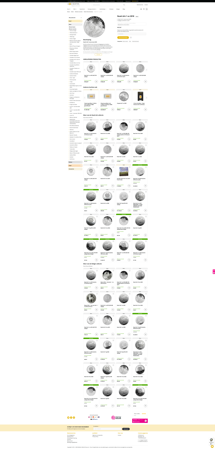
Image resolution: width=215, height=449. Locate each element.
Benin (71, 44)
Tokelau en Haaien (73, 147)
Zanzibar (71, 157)
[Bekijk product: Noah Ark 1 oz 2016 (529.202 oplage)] (107, 68)
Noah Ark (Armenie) (88, 11)
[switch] (211, 444)
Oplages (118, 9)
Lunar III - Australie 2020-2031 (75, 107)
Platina (70, 162)
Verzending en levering (72, 438)
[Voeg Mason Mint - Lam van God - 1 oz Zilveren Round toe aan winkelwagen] (96, 309)
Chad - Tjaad (72, 77)
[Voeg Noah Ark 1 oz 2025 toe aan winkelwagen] (129, 334)
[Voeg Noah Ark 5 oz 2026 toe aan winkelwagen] (112, 210)
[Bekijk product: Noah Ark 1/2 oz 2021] (107, 171)
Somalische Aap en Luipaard (76, 143)
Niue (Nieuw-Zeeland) (74, 125)
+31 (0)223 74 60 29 (143, 440)
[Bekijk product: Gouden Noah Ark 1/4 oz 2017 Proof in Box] (123, 171)
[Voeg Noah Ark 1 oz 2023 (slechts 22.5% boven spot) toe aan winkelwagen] (145, 259)
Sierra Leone (72, 139)
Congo (71, 81)
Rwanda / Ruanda (73, 135)
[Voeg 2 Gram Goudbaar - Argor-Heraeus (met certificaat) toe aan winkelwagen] (145, 109)
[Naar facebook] (71, 417)
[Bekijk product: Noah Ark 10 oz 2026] (91, 369)
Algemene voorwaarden (97, 435)
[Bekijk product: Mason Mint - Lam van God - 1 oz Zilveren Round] (91, 298)
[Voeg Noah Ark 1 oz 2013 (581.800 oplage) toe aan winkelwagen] (145, 81)
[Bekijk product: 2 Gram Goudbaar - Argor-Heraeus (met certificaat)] (140, 96)
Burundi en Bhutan (74, 53)
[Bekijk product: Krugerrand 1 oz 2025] (123, 96)
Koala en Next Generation (75, 100)
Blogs (124, 9)
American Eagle (73, 30)
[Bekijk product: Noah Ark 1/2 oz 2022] (107, 221)
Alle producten (72, 17)
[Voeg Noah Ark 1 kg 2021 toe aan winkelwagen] (145, 235)
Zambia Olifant (73, 155)
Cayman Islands (73, 75)
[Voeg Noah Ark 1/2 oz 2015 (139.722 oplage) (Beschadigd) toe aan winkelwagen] (129, 235)
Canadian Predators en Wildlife (74, 69)
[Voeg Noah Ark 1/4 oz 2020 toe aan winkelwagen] (145, 139)
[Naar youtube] (68, 417)
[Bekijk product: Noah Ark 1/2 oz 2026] (107, 126)
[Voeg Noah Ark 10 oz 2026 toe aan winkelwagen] (96, 381)
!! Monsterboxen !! (73, 32)
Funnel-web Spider (74, 89)
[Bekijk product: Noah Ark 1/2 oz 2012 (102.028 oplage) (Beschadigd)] (91, 246)
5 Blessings (72, 36)
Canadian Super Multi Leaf (75, 71)
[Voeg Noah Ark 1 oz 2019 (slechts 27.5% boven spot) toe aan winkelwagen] (129, 81)
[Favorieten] (144, 9)
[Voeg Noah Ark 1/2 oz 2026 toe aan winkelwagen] (112, 139)
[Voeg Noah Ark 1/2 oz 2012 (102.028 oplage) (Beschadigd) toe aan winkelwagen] (96, 259)
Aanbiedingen (102, 9)
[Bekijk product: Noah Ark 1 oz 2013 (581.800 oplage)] (140, 68)
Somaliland (72, 141)
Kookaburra (72, 102)
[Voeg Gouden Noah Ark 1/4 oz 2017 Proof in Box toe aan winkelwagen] (129, 185)
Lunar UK (72, 115)
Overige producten (92, 9)
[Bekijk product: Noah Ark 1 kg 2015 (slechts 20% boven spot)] (140, 171)
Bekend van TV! (128, 1)
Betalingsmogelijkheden (72, 442)
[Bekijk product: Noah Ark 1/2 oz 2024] (140, 298)
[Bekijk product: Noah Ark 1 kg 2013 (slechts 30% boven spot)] (107, 246)
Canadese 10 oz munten (75, 57)
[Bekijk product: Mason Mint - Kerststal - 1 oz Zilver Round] (107, 275)
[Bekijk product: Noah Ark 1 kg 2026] (107, 345)
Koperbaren (82, 9)
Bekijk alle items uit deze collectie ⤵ (123, 24)
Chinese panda (73, 79)
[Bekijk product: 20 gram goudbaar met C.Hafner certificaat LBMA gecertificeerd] (107, 96)
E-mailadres (96, 426)
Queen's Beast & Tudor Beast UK (74, 132)
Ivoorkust (72, 95)
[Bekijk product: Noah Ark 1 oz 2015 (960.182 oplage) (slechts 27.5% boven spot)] (123, 126)
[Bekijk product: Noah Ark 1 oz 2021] (123, 149)
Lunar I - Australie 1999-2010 (76, 113)
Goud (68, 9)
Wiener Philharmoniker (75, 153)
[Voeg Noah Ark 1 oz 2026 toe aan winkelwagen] (145, 161)
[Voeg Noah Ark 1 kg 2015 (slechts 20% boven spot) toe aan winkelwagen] (145, 185)
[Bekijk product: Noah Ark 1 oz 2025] (123, 320)
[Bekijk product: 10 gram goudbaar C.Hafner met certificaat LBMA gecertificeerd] (91, 96)
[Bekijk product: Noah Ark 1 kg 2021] (140, 221)
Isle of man (72, 93)
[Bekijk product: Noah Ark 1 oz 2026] (140, 149)
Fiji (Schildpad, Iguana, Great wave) (76, 86)
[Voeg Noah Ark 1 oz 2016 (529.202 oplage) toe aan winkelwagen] (112, 81)
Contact (146, 4)
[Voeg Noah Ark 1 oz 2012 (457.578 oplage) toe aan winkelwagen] (96, 81)
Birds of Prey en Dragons (75, 46)
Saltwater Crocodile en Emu (75, 137)
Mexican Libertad (73, 117)
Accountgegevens (71, 435)
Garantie (69, 439)
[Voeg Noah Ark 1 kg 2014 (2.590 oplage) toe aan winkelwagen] (96, 235)
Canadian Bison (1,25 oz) (75, 63)
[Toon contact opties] (212, 446)
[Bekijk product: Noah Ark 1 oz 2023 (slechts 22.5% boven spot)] (140, 246)
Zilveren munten (79, 11)
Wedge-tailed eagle (74, 151)
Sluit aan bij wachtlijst (123, 37)
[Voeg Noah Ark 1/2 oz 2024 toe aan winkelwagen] (145, 309)
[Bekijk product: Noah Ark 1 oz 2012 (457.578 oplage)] (91, 68)
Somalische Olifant (74, 145)
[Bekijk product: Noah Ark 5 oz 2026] (107, 196)
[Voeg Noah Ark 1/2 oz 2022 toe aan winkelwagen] (112, 235)
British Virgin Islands (74, 51)
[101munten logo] (73, 5)
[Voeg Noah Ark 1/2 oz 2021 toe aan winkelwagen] (112, 185)
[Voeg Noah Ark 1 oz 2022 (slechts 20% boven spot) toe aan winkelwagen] (96, 210)
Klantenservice (140, 4)
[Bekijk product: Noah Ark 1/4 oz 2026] (91, 149)
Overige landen (73, 34)
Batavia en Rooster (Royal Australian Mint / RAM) (75, 41)
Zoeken (124, 5)
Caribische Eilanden (74, 73)
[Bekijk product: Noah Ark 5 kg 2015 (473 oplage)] (123, 196)
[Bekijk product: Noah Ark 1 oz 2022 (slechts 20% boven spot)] (91, 196)
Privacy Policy (95, 436)
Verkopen (111, 9)
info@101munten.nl (143, 441)
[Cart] (147, 9)
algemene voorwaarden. (127, 447)
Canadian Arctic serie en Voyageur (75, 60)
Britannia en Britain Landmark (74, 48)
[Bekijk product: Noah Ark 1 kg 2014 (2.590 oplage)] (91, 221)
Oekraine (72, 129)
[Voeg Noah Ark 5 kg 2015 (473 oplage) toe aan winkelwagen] (129, 210)
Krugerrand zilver (73, 104)
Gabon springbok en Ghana (75, 91)
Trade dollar (72, 149)
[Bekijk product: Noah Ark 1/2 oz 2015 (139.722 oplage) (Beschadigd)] (123, 221)
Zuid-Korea (72, 159)
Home (68, 11)
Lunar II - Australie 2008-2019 (75, 110)
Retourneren (70, 441)
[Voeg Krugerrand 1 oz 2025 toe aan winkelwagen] (129, 109)
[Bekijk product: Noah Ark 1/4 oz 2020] (140, 126)
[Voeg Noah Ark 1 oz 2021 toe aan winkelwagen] (129, 161)
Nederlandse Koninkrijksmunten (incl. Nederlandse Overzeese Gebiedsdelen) (75, 121)
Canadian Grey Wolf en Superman (74, 65)
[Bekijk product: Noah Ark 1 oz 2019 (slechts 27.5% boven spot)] (123, 68)
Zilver (74, 9)
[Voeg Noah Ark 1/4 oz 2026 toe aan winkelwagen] (96, 161)
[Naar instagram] (74, 417)
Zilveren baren (72, 27)
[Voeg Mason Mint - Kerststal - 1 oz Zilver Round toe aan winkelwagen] (112, 287)
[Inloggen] (141, 9)
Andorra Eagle (73, 38)
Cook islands (72, 83)
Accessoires (71, 169)
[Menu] (213, 438)
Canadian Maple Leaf (74, 55)
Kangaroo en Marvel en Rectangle (75, 98)
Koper (70, 165)
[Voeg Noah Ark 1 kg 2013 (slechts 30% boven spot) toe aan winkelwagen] (112, 259)
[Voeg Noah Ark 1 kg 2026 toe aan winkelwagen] (112, 359)
